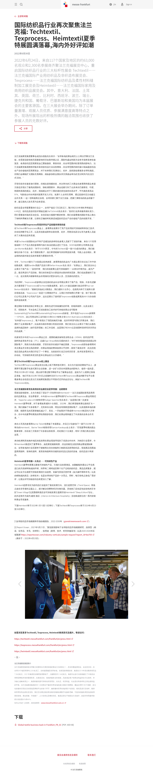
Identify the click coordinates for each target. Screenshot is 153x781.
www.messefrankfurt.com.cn (52, 703)
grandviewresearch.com (75, 521)
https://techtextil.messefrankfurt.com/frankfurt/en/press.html (42, 638)
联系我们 (92, 754)
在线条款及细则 (69, 763)
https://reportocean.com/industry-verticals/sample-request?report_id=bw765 (56, 534)
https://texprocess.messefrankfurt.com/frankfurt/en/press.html (43, 645)
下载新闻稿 (22, 142)
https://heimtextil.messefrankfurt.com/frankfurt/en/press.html (42, 651)
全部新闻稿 (23, 16)
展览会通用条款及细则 (67, 754)
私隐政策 (82, 763)
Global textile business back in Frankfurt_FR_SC (40, 724)
